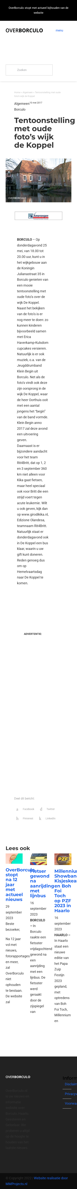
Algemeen (28, 92)
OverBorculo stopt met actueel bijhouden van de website (38, 10)
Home (17, 92)
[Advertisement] (33, 605)
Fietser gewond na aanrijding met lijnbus (42, 883)
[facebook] (7, 1161)
